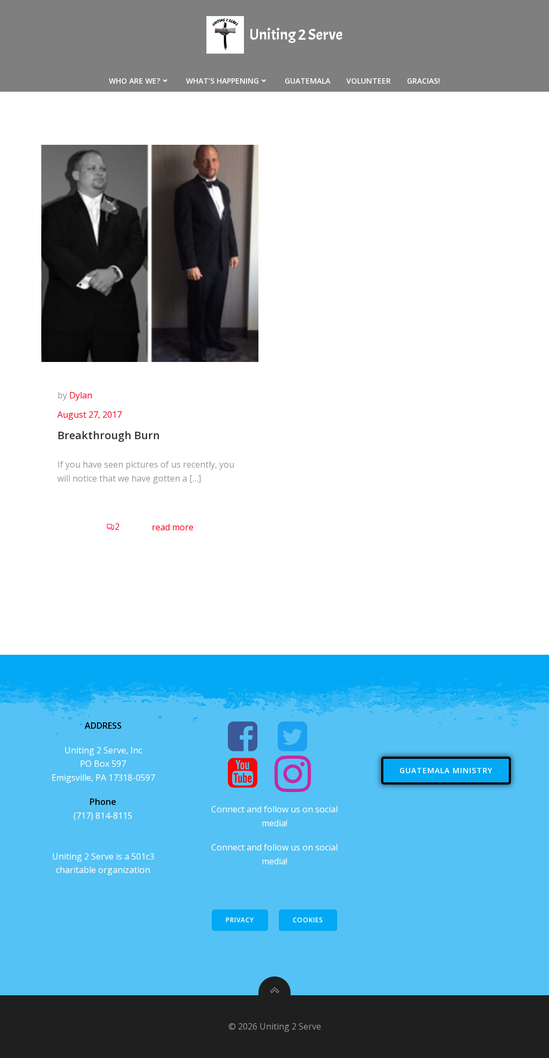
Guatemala (307, 81)
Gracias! (423, 81)
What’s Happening (222, 81)
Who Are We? (134, 81)
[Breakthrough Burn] (149, 252)
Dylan (80, 395)
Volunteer (368, 81)
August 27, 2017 (89, 414)
